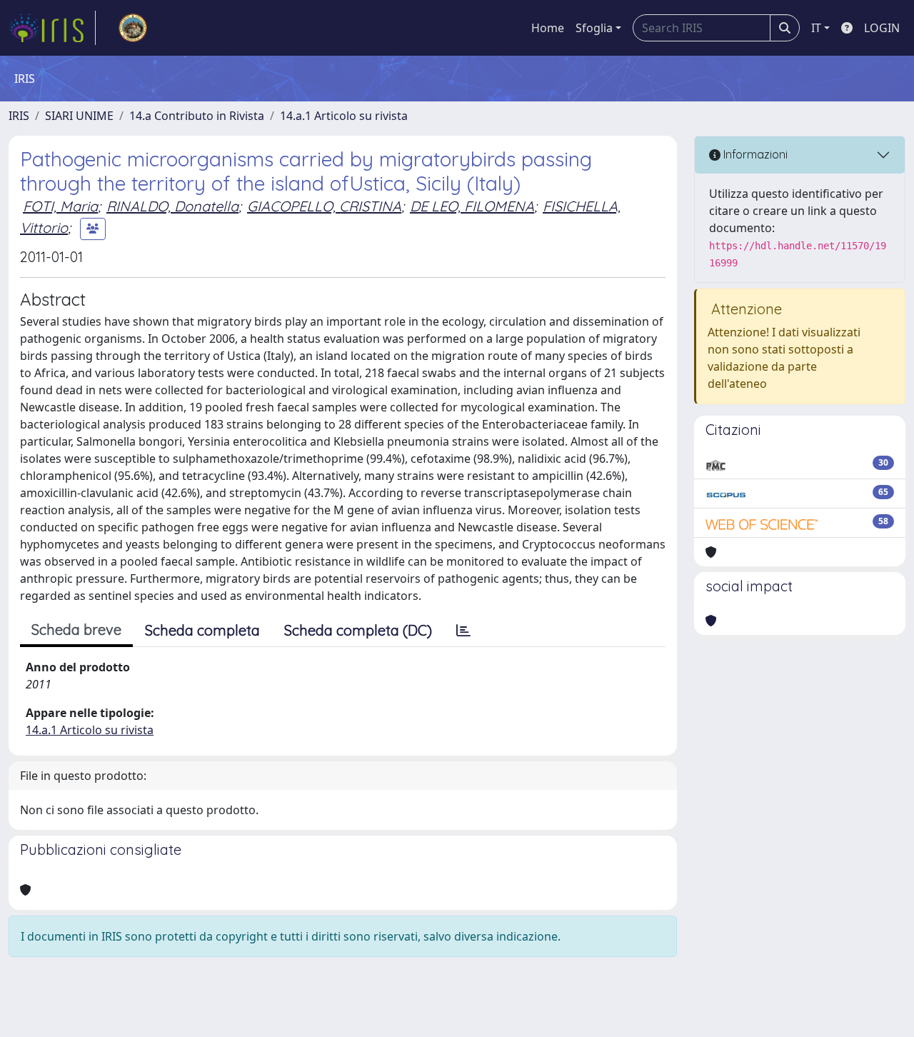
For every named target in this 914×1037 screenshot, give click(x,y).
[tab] (463, 631)
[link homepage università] (133, 28)
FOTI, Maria (60, 206)
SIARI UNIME (79, 116)
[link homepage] (52, 28)
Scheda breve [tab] (76, 629)
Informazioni (754, 154)
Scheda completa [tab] (202, 630)
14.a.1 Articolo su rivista (344, 116)
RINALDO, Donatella (172, 206)
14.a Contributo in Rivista (196, 116)
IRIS (19, 116)
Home (547, 28)
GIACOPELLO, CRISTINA (324, 206)
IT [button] (816, 28)
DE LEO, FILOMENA (472, 206)
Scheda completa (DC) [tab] (358, 630)
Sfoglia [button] (594, 28)
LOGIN (882, 28)
